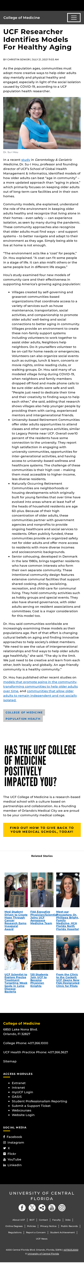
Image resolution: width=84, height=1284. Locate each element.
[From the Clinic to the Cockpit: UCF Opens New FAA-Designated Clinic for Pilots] (67, 952)
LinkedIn (15, 1165)
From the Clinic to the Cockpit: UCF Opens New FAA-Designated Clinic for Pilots (67, 980)
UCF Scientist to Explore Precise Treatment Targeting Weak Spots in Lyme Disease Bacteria (16, 983)
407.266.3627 (58, 1052)
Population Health (23, 718)
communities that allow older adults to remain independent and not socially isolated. (40, 695)
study (25, 160)
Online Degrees (14, 1226)
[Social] (42, 1207)
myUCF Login (22, 1092)
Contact (43, 1219)
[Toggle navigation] (74, 17)
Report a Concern (36, 1232)
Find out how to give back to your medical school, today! (42, 830)
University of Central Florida (42, 1196)
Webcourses (21, 1110)
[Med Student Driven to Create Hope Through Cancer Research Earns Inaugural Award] (16, 889)
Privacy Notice (48, 1226)
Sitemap (10, 1061)
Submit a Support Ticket (31, 1106)
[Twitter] (32, 1207)
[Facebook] (22, 1207)
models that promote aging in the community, (40, 682)
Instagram (16, 1142)
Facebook (14, 1137)
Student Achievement (62, 1232)
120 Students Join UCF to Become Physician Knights (39, 980)
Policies (31, 1226)
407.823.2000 (71, 1249)
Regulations (15, 1232)
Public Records (69, 1226)
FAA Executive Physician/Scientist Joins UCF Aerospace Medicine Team (44, 917)
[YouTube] (52, 1207)
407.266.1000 (38, 1043)
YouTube (14, 1159)
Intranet (18, 1088)
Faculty (56, 1219)
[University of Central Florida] (33, 5)
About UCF (18, 1219)
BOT (32, 1219)
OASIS (17, 1097)
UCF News (41, 1238)
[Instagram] (61, 1207)
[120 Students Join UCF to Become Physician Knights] (42, 952)
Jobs (67, 1219)
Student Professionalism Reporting (39, 1101)
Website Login (23, 1115)
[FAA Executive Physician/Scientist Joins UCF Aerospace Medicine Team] (42, 889)
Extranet (19, 1083)
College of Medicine (21, 18)
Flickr (12, 1154)
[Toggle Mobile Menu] (79, 5)
